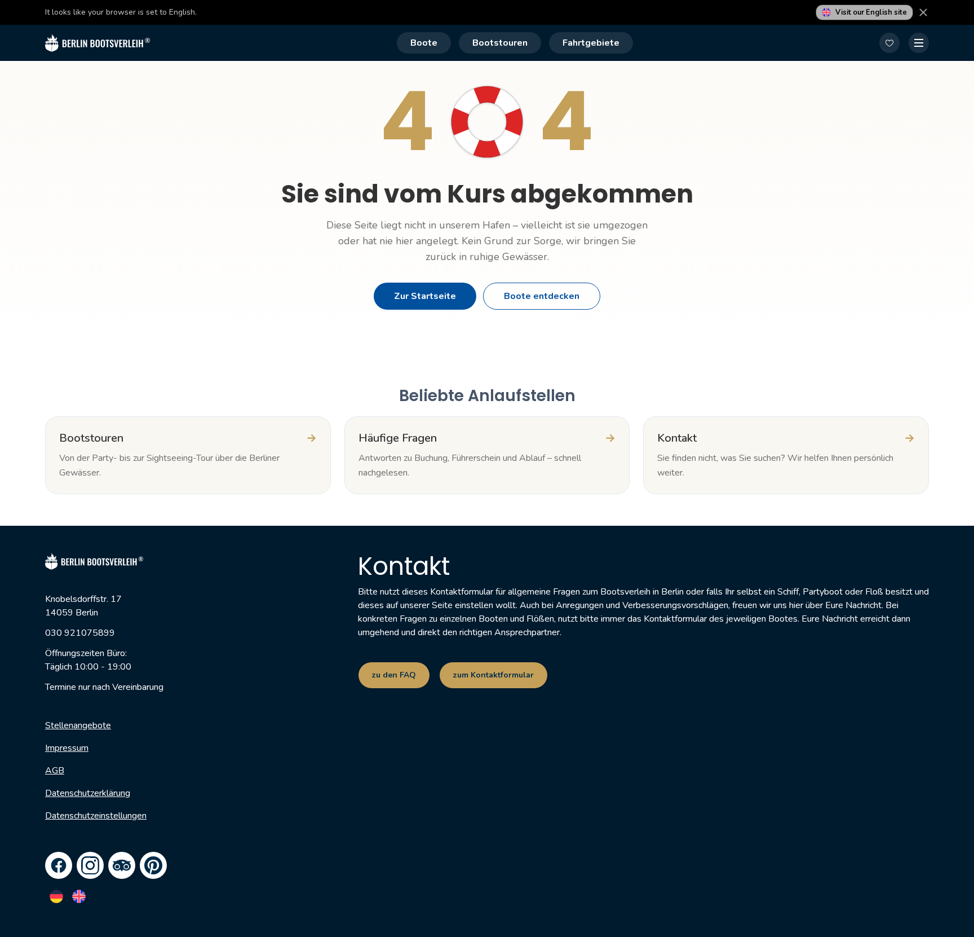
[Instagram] (90, 865)
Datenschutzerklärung (87, 793)
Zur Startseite (425, 296)
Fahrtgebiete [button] (591, 43)
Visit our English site (871, 12)
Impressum (66, 748)
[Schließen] (923, 12)
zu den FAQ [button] (394, 675)
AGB (54, 770)
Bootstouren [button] (500, 43)
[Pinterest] (153, 865)
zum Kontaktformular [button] (493, 675)
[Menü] (919, 43)
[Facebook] (58, 865)
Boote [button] (423, 43)
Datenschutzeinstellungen (96, 816)
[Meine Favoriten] (889, 43)
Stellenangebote (78, 725)
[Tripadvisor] (121, 865)
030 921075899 (80, 633)
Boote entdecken (541, 296)
